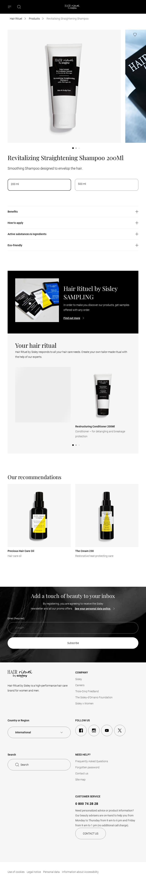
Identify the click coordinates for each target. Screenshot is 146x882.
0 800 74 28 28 (86, 804)
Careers (79, 685)
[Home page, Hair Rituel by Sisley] (72, 7)
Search (25, 764)
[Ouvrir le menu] (10, 7)
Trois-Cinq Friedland (87, 691)
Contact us (81, 773)
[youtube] (107, 730)
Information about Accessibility (80, 871)
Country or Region (18, 720)
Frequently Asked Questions (91, 761)
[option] (39, 185)
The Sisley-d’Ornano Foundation (94, 697)
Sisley (78, 679)
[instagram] (94, 730)
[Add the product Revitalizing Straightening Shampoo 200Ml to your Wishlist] (135, 35)
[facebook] (81, 730)
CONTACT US (90, 833)
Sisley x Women (84, 703)
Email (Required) (16, 618)
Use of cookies (16, 871)
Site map (80, 779)
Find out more (71, 318)
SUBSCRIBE (73, 643)
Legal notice (34, 871)
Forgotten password (87, 767)
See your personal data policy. (93, 608)
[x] (119, 730)
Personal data (51, 871)
